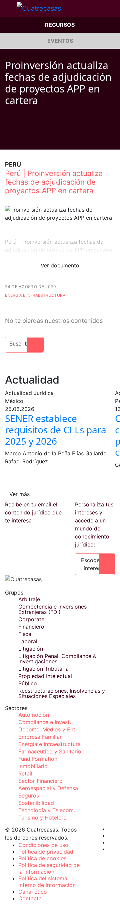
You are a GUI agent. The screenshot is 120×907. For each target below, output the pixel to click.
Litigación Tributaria (43, 668)
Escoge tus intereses (95, 564)
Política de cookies (42, 858)
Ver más (19, 494)
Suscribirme (24, 343)
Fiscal (25, 634)
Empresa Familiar (40, 736)
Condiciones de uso (43, 845)
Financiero (31, 626)
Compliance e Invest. (44, 722)
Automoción (33, 714)
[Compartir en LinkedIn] (33, 140)
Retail (25, 773)
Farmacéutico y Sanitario (49, 751)
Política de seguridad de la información (49, 868)
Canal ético (32, 891)
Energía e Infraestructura (35, 295)
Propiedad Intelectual (45, 676)
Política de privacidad (45, 851)
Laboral (27, 641)
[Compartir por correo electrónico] (46, 140)
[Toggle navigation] (8, 8)
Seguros (28, 795)
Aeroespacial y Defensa (48, 788)
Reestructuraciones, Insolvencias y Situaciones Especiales (61, 693)
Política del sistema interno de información (47, 881)
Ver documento (60, 265)
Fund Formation (37, 758)
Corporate (31, 619)
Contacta (30, 898)
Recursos (60, 24)
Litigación (30, 648)
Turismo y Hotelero (42, 817)
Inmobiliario (33, 766)
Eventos (60, 40)
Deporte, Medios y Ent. (47, 729)
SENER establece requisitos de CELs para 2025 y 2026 (55, 429)
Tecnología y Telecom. (46, 810)
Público (27, 683)
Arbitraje (29, 599)
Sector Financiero (40, 780)
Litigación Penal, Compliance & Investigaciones (57, 658)
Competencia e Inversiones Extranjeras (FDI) (52, 609)
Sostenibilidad (36, 803)
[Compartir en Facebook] (8, 140)
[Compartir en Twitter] (20, 140)
